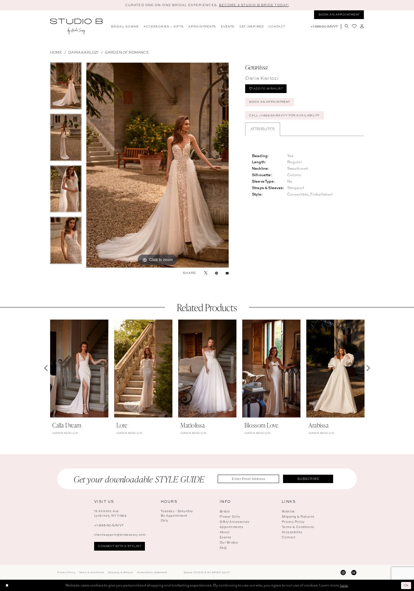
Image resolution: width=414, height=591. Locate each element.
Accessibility (292, 532)
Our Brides (229, 542)
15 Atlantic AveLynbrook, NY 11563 (110, 513)
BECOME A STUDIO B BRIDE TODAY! (254, 5)
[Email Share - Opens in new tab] (227, 273)
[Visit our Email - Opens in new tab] (354, 572)
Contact (289, 537)
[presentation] (79, 368)
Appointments (231, 527)
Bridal (225, 511)
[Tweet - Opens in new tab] (206, 273)
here (344, 585)
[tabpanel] (66, 88)
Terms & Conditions (298, 527)
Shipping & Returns (298, 516)
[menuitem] (125, 26)
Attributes (262, 129)
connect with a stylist (119, 546)
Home (56, 52)
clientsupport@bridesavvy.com (119, 535)
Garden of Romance (127, 52)
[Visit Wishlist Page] (354, 26)
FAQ (223, 548)
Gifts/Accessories (234, 522)
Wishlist (288, 511)
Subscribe (308, 479)
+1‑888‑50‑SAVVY (109, 525)
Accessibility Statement (152, 572)
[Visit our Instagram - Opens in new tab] (343, 572)
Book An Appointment (269, 102)
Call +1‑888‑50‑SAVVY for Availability (284, 115)
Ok (406, 585)
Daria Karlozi (83, 52)
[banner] (76, 26)
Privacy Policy (293, 522)
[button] (361, 26)
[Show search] (346, 26)
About (225, 532)
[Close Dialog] (7, 585)
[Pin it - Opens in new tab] (216, 273)
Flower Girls (230, 516)
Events (225, 537)
